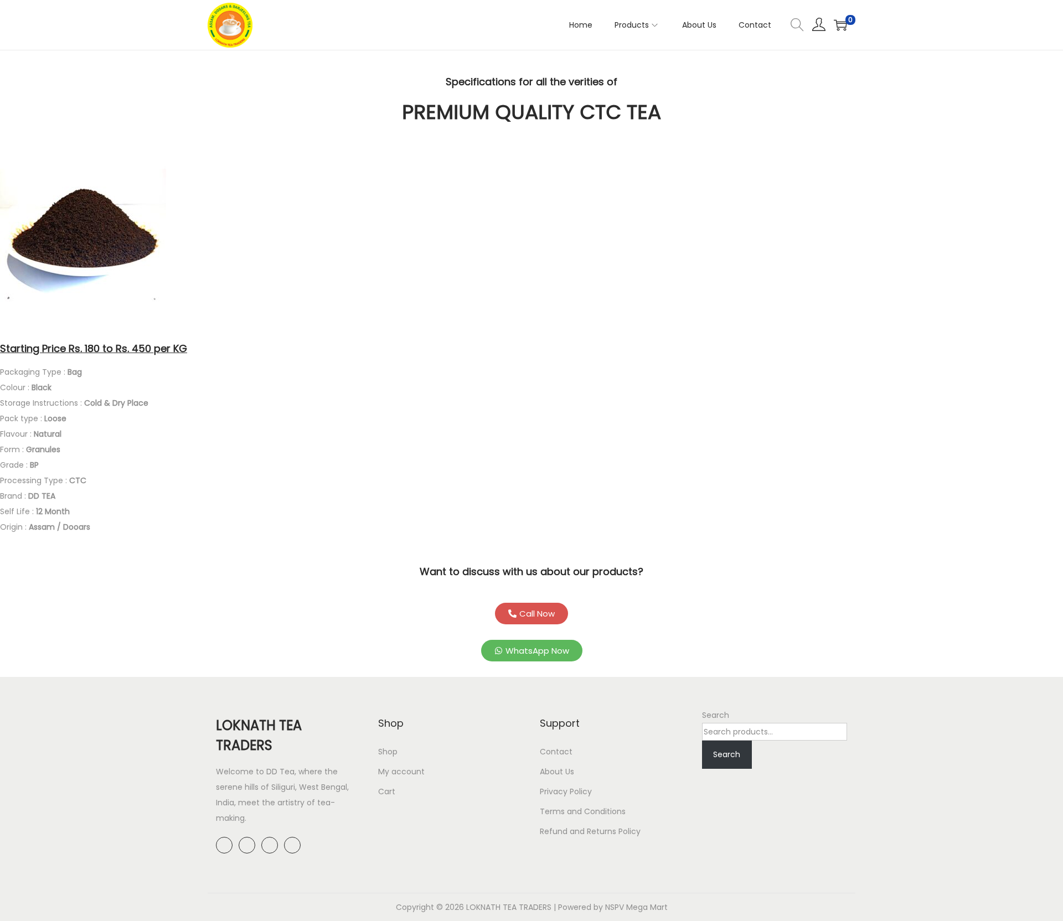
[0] (840, 25)
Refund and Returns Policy (590, 831)
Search (715, 715)
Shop (388, 751)
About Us (557, 771)
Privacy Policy (566, 791)
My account (401, 771)
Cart (386, 791)
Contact (556, 751)
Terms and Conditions (583, 811)
